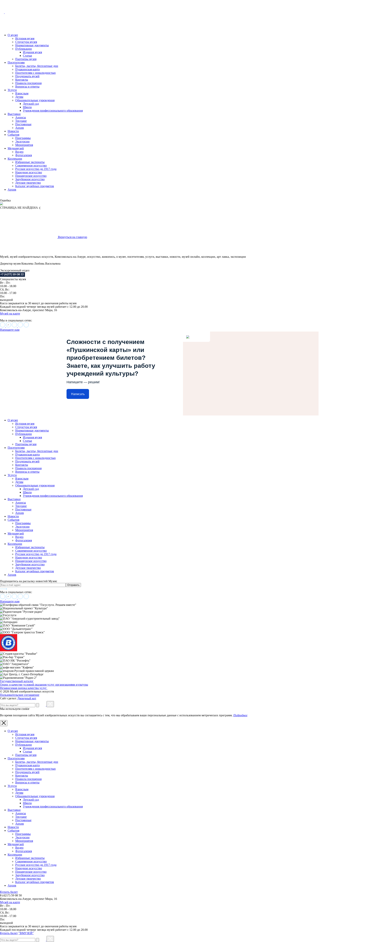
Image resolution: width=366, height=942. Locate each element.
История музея (24, 38)
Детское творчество (28, 182)
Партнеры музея (25, 59)
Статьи (27, 55)
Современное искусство (31, 165)
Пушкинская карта (27, 69)
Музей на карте (10, 313)
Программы (23, 138)
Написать (78, 394)
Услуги (12, 90)
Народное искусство (28, 172)
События (13, 134)
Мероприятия (24, 145)
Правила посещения (28, 83)
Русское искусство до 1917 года (35, 169)
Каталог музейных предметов (34, 186)
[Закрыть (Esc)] (50, 704)
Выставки (14, 114)
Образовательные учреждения (35, 100)
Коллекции (15, 158)
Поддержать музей (27, 76)
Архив (19, 127)
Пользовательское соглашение (19, 694)
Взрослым (21, 93)
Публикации (23, 48)
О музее (13, 35)
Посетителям (16, 62)
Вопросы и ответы (27, 86)
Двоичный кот (26, 698)
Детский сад (31, 103)
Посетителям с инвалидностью (35, 72)
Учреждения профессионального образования (53, 110)
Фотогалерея (23, 155)
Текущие (21, 120)
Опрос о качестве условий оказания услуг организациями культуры (44, 684)
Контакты (21, 79)
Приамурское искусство (31, 175)
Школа (27, 107)
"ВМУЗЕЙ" (26, 933)
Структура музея (26, 41)
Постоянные (23, 124)
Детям (19, 96)
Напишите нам (9, 329)
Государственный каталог (17, 681)
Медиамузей (16, 148)
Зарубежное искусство (30, 179)
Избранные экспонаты (30, 162)
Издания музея (32, 52)
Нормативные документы (32, 45)
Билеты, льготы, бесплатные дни (36, 66)
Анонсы (20, 117)
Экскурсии (22, 141)
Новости (13, 131)
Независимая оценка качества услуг (23, 688)
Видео (19, 151)
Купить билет (9, 892)
